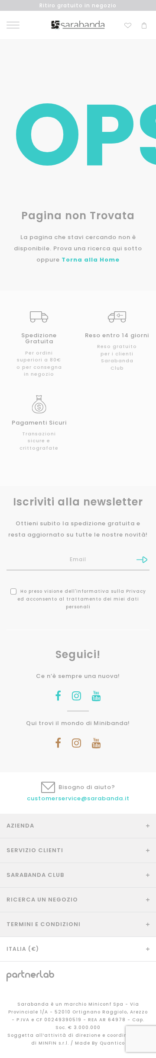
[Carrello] (144, 24)
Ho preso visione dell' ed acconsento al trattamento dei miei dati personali (81, 599)
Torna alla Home (91, 260)
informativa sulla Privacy (111, 591)
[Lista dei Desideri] (127, 24)
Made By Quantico (100, 1043)
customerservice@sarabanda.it (78, 798)
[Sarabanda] (78, 25)
